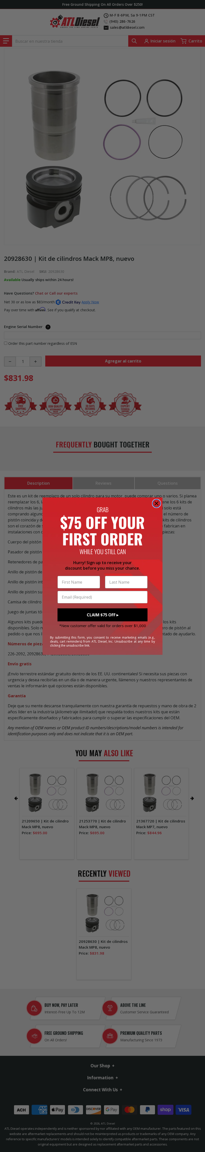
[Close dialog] (156, 503)
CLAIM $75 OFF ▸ (102, 615)
